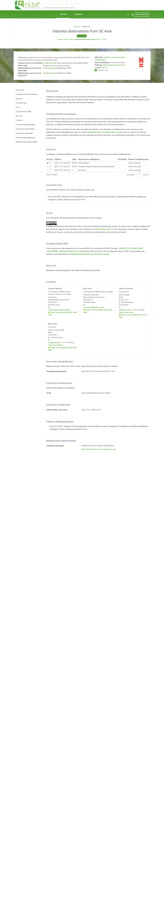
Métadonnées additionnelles (26, 142)
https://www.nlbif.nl (126, 312)
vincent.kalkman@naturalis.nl (59, 310)
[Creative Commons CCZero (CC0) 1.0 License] (52, 223)
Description (20, 90)
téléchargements (95, 132)
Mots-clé (19, 116)
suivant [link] (146, 175)
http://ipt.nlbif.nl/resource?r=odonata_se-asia (98, 449)
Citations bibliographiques (25, 138)
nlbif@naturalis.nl (125, 310)
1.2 (50, 167)
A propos (78, 14)
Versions (19, 99)
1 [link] (138, 175)
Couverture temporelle (24, 133)
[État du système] (128, 14)
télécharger (49, 63)
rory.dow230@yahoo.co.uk (93, 307)
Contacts (19, 120)
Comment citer (21, 103)
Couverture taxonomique (25, 129)
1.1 (50, 170)
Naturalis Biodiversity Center (114, 65)
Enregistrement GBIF (23, 112)
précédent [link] (130, 175)
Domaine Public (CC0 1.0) (102, 229)
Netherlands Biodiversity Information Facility (90, 254)
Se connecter (142, 14)
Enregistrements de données (27, 94)
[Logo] (72, 5)
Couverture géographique (25, 125)
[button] (132, 14)
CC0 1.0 (104, 68)
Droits (18, 107)
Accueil (63, 14)
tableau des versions (114, 132)
